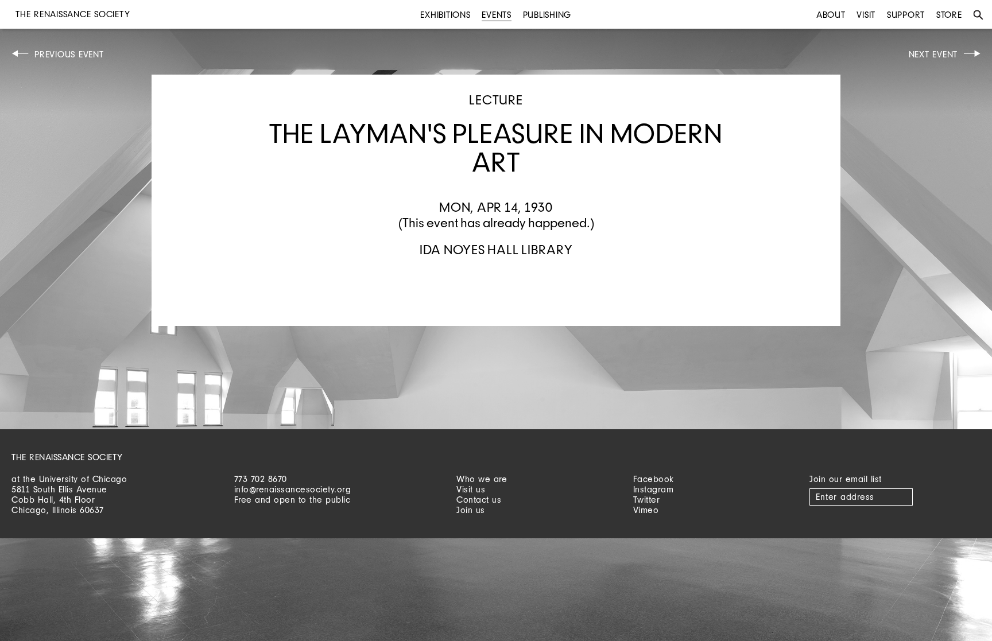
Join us (470, 509)
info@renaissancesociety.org (292, 489)
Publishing (547, 14)
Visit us (470, 489)
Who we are (481, 478)
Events (497, 14)
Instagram (653, 489)
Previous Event (69, 54)
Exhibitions (445, 14)
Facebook (653, 478)
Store (949, 14)
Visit (866, 14)
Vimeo (646, 509)
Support (906, 14)
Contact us (478, 499)
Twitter (646, 499)
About (831, 14)
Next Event (933, 54)
